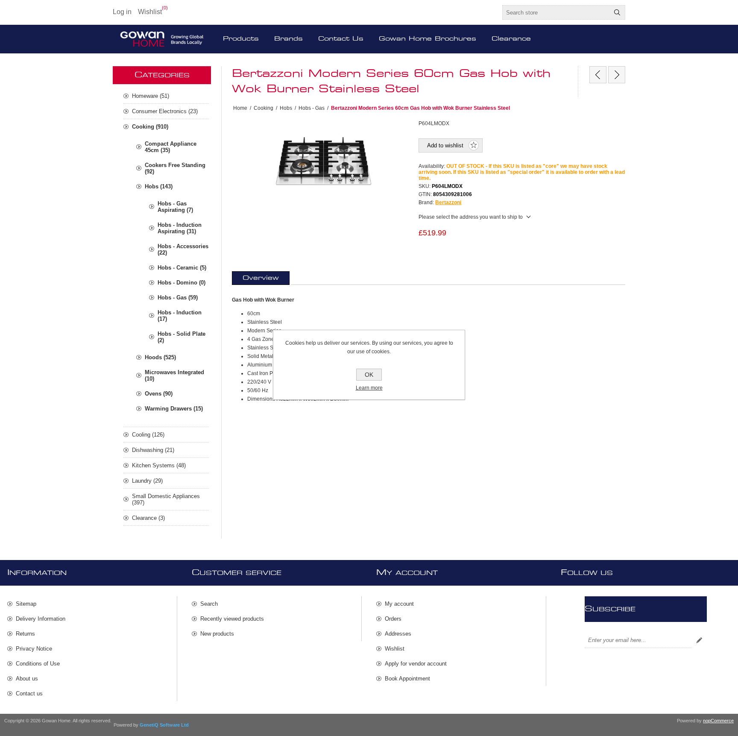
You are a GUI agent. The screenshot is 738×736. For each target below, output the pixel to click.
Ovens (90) (159, 393)
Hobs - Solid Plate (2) (181, 337)
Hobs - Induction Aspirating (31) (180, 228)
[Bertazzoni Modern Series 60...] (597, 74)
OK (369, 374)
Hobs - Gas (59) (178, 297)
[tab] (261, 278)
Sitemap (26, 604)
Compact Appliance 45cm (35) (170, 147)
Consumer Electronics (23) (165, 111)
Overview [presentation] (261, 278)
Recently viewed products (232, 619)
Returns (25, 633)
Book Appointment (407, 678)
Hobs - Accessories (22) (183, 249)
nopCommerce (718, 720)
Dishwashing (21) (153, 450)
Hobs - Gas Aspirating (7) (175, 206)
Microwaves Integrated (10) (174, 375)
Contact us (29, 693)
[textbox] (556, 12)
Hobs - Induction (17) (180, 315)
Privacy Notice (34, 648)
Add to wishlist (445, 145)
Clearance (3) (148, 518)
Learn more (369, 388)
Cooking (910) (150, 126)
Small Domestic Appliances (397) (166, 499)
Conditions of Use (38, 663)
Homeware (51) (150, 96)
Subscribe (699, 640)
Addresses (398, 633)
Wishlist (394, 648)
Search (617, 12)
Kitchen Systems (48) (159, 465)
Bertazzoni (448, 202)
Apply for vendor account (416, 663)
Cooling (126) (148, 434)
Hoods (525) (160, 357)
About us (27, 678)
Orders (393, 619)
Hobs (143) (159, 186)
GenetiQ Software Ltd (164, 724)
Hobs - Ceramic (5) (182, 267)
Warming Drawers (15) (174, 408)
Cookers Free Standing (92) (175, 168)
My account (399, 604)
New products (217, 633)
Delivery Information (40, 619)
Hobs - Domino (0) (181, 282)
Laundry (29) (147, 481)
